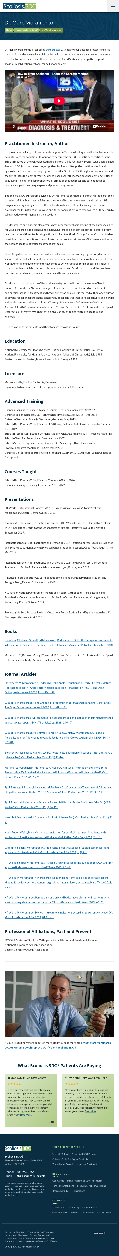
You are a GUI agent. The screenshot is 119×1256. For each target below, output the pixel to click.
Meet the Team (59, 1212)
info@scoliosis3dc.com (30, 1176)
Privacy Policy (104, 1212)
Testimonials (87, 1212)
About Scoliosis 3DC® (27, 29)
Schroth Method (60, 1154)
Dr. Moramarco (89, 1207)
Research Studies (61, 1191)
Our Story (74, 1207)
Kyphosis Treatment (87, 1164)
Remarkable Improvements (27, 1078)
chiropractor (53, 49)
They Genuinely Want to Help (86, 1078)
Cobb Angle (58, 1180)
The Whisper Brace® (63, 1164)
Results (74, 1212)
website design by (100, 1233)
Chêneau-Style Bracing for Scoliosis (70, 1159)
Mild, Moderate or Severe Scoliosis (84, 1180)
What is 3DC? (59, 1207)
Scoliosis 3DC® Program (84, 1154)
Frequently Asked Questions (91, 1185)
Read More (26, 1114)
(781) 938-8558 (26, 1171)
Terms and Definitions (63, 1185)
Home (9, 29)
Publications (79, 1191)
